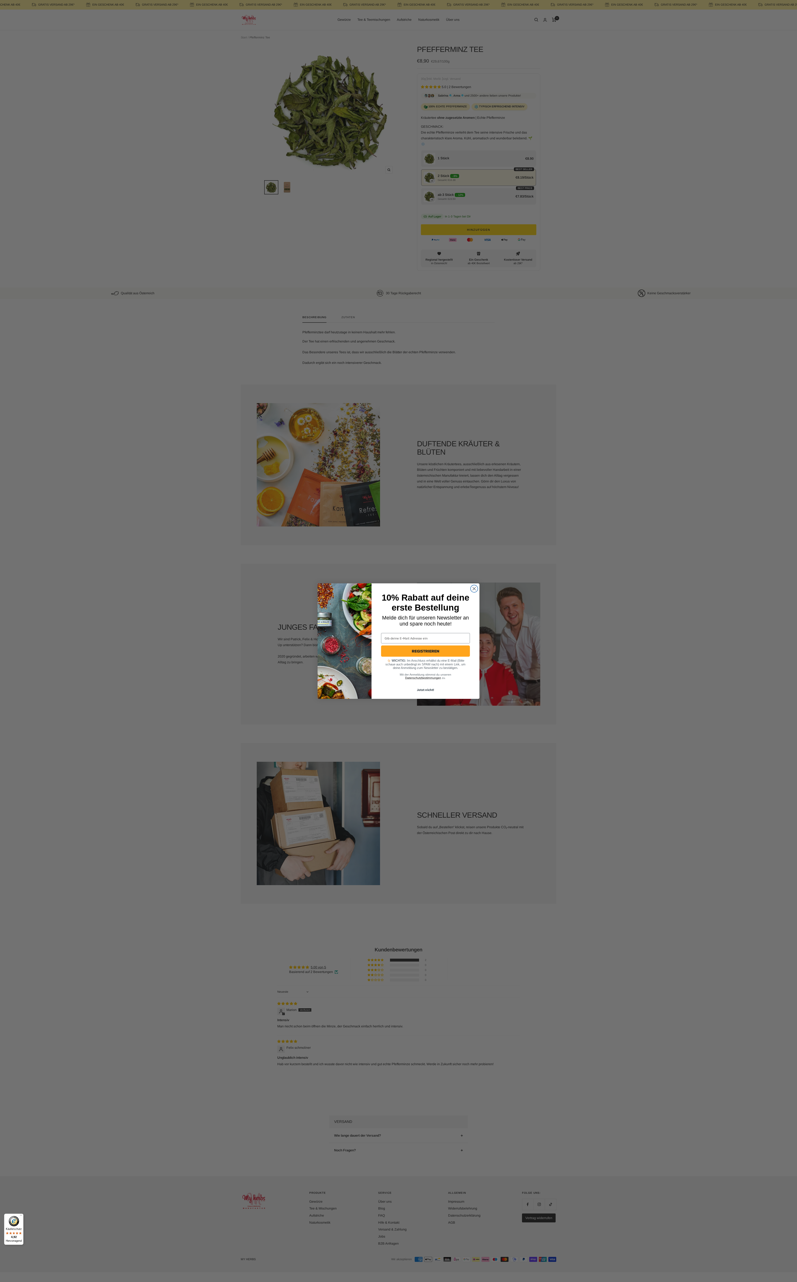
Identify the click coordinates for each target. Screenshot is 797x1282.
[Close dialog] (474, 588)
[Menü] (20, 1216)
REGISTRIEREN (425, 651)
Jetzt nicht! (425, 689)
